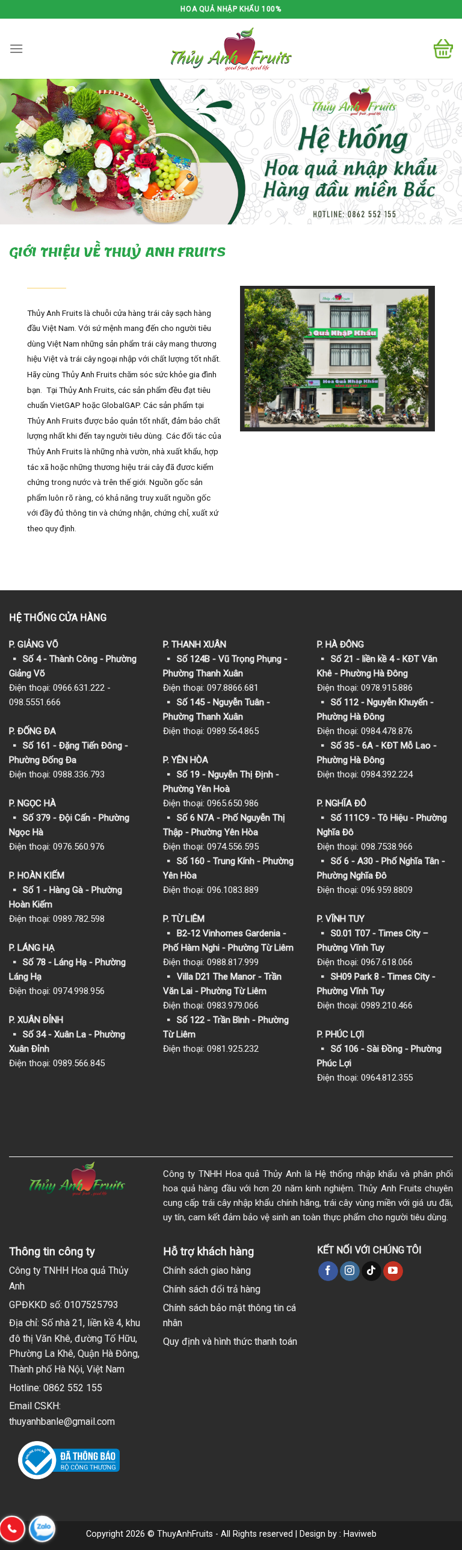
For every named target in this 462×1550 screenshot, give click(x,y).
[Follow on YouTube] (393, 1271)
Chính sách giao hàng (207, 1270)
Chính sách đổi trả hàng (211, 1289)
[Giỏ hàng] (443, 48)
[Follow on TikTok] (371, 1271)
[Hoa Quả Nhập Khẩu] (231, 49)
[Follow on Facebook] (328, 1271)
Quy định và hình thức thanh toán (230, 1341)
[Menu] (16, 48)
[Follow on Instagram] (350, 1271)
